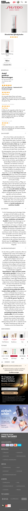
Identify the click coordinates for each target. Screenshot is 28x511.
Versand (6, 452)
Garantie (19, 452)
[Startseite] (2, 362)
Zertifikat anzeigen (14, 372)
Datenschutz (21, 486)
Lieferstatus (7, 467)
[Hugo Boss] (5, 499)
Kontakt (6, 471)
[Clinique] (14, 499)
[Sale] (14, 2)
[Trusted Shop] (18, 2)
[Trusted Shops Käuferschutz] (3, 506)
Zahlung (6, 456)
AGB (18, 482)
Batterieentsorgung (9, 475)
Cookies (5, 490)
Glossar (19, 471)
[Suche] (22, 2)
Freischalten (9, 393)
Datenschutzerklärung (12, 397)
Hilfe (18, 467)
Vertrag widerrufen (9, 460)
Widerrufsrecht (8, 486)
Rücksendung (21, 456)
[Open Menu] (6, 2)
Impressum (6, 482)
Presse (19, 490)
